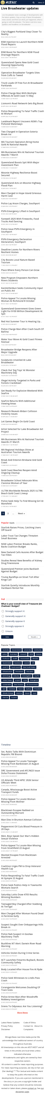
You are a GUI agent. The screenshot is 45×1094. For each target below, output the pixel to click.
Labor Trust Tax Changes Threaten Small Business (19, 537)
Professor (6, 658)
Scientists (12, 689)
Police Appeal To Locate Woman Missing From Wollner (18, 800)
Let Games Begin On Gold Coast (18, 421)
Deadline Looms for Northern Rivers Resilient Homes (20, 251)
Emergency (34, 680)
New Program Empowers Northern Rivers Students (19, 279)
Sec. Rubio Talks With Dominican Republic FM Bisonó (18, 753)
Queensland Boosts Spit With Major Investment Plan (20, 164)
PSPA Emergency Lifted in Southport (20, 211)
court (34, 693)
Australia (6, 650)
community (38, 650)
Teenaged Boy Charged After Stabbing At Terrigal (21, 905)
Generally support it (15, 616)
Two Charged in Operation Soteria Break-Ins (19, 133)
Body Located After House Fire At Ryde (21, 969)
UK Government (32, 684)
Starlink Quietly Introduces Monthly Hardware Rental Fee (20, 586)
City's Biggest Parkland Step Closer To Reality (21, 33)
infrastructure (7, 671)
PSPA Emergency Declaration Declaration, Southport (16, 240)
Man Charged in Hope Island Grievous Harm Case (21, 194)
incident (14, 697)
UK (33, 663)
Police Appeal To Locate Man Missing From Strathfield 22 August (21, 847)
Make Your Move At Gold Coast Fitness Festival (21, 340)
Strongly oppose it (14, 626)
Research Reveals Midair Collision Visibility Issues (19, 412)
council (26, 663)
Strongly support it (15, 611)
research (23, 654)
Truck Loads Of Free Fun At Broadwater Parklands (22, 84)
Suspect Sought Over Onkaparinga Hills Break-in (22, 926)
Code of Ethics (30, 1022)
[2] (16, 1071)
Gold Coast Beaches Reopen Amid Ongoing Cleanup (19, 471)
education (29, 671)
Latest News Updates (10, 1022)
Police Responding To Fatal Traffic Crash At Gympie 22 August (22, 877)
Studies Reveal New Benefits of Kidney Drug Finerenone (21, 562)
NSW (31, 654)
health (15, 658)
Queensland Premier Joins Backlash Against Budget (20, 570)
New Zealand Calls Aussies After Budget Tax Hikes (22, 553)
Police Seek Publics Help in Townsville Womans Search (21, 886)
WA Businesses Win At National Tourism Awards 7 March (22, 153)
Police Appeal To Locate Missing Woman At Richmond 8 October (18, 299)
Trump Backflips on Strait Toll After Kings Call (20, 578)
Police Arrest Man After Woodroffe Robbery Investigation (19, 998)
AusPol (36, 676)
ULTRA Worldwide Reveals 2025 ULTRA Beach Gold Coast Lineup (21, 492)
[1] (14, 1071)
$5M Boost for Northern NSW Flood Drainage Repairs (20, 53)
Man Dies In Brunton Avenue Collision (21, 819)
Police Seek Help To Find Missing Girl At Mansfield (22, 502)
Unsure (9, 631)
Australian (13, 654)
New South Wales (29, 667)
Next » (21, 513)
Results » (34, 637)
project (17, 680)
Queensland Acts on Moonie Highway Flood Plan (21, 184)
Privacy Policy (7, 1026)
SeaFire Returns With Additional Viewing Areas (18, 402)
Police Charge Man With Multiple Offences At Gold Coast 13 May (18, 94)
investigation (26, 676)
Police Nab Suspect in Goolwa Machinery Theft (17, 935)
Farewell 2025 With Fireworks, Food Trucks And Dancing (20, 220)
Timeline (6, 744)
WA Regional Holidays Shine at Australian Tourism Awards (17, 451)
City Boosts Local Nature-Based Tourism (18, 261)
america (19, 693)
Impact (27, 693)
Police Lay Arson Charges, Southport (20, 203)
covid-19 (5, 667)
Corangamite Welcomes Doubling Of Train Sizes (20, 988)
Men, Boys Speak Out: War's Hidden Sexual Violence (20, 837)
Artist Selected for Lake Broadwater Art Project (22, 430)
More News (22, 1012)
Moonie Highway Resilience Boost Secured (19, 174)
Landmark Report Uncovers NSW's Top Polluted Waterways (21, 123)
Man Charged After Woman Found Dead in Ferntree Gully (22, 915)
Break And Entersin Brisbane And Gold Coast (21, 461)
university (27, 650)
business (18, 663)
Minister (35, 658)
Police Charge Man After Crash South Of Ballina (22, 330)
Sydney (28, 689)
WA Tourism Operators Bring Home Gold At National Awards (20, 143)
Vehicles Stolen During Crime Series (20, 952)
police (5, 654)
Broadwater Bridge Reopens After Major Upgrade (19, 351)
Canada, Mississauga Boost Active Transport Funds (19, 791)
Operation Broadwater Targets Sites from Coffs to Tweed (20, 74)
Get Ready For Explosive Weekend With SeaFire (22, 392)
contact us (31, 1088)
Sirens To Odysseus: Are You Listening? (21, 1006)
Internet (5, 697)
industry (16, 676)
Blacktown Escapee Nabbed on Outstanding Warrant (17, 811)
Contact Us (28, 1026)
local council (16, 667)
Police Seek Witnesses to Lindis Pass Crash (20, 979)
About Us (38, 1026)
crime (25, 680)
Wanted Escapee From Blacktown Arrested (18, 856)
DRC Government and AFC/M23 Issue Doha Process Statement (20, 772)
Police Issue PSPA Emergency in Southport (17, 230)
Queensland (7, 663)
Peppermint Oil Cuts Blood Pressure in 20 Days (21, 828)
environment (24, 658)
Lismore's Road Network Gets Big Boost (22, 103)
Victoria (38, 654)
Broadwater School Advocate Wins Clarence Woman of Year (19, 482)
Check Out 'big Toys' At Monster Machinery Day (18, 371)
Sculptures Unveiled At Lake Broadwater (16, 361)
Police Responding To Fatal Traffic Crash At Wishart (22, 112)
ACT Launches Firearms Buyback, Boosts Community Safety (22, 961)
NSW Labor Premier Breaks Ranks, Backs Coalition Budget (19, 545)
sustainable (7, 684)
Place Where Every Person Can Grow (20, 270)
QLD (4, 689)
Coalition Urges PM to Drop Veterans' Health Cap (21, 867)
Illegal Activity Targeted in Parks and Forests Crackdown (20, 382)
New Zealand (18, 684)
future (20, 689)
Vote (7, 637)
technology (6, 676)
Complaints (28, 1029)
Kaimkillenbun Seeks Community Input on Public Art (22, 289)
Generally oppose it (15, 621)
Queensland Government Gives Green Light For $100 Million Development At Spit (21, 311)
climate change (8, 693)
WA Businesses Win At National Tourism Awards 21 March (22, 440)
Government (16, 650)
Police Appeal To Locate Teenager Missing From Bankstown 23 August (20, 762)
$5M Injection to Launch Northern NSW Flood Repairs (22, 43)
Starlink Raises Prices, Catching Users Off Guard (21, 529)
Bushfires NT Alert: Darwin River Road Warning (21, 945)
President (37, 689)
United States (7, 680)
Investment (19, 671)
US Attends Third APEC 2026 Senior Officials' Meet (20, 781)
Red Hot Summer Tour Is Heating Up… (21, 321)
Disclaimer (5, 1029)
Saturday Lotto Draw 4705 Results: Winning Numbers (19, 896)
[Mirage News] (8, 2)
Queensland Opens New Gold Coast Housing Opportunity (20, 64)
